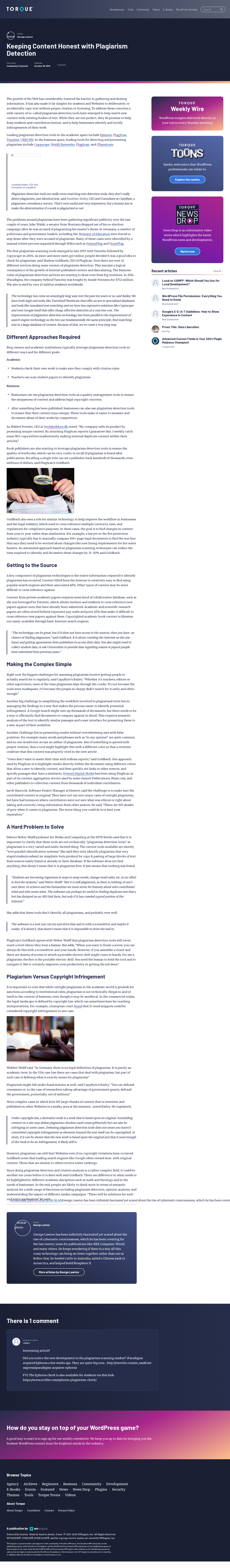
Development (117, 1484)
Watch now (187, 251)
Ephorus (106, 135)
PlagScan (119, 135)
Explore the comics (187, 179)
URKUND (27, 140)
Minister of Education (94, 234)
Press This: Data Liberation (180, 327)
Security (118, 1489)
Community (12, 66)
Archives (30, 1484)
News (63, 1489)
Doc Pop (166, 331)
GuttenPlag (94, 243)
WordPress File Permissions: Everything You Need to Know (192, 297)
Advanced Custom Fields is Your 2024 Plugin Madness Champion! (192, 340)
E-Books (13, 1489)
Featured (23, 66)
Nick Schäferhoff (170, 288)
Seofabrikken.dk (56, 426)
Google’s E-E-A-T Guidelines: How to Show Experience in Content (190, 313)
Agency (13, 1484)
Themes (13, 1495)
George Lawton (25, 36)
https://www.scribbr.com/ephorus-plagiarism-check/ (60, 1380)
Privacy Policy (66, 1510)
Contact (49, 1510)
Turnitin (13, 140)
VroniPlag (116, 243)
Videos (70, 1495)
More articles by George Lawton (59, 1272)
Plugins (101, 1489)
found (78, 1006)
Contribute (33, 1510)
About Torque (15, 1510)
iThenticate (105, 144)
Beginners (50, 1484)
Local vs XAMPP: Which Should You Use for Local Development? (191, 282)
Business (70, 1484)
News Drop (81, 1489)
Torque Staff (168, 346)
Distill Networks (63, 144)
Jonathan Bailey (77, 198)
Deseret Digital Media (78, 773)
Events (30, 1489)
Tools (28, 1495)
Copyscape (42, 144)
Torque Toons (49, 1495)
